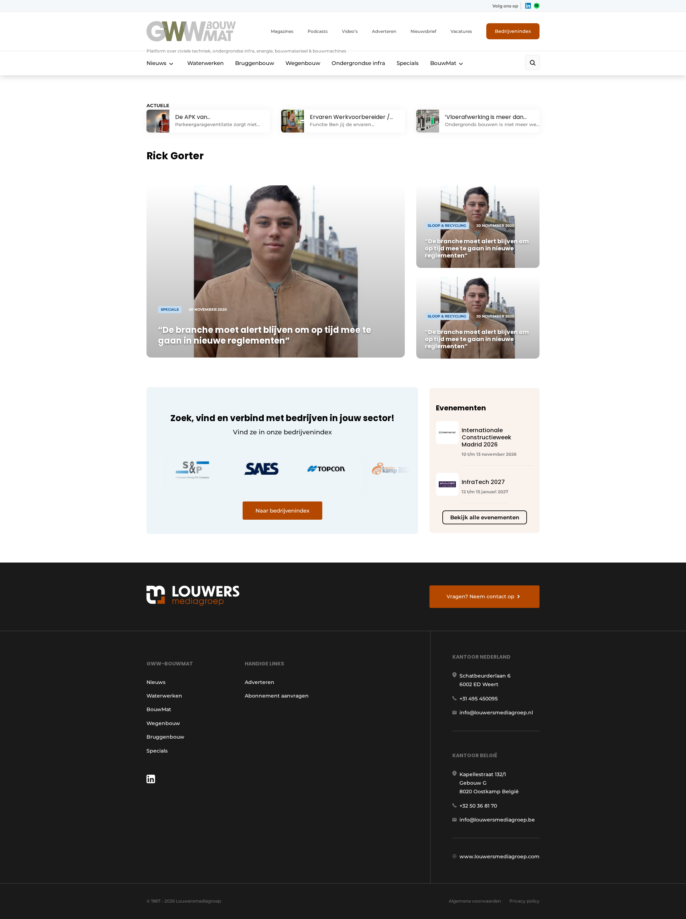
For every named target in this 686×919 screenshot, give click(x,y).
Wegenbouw (302, 63)
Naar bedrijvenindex (282, 510)
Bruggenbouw (254, 63)
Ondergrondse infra (358, 63)
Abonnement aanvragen (277, 696)
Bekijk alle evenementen (484, 517)
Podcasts (318, 31)
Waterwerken (205, 63)
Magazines (282, 31)
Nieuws (156, 63)
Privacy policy (524, 901)
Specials (408, 63)
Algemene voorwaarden (475, 901)
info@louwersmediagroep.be (497, 819)
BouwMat (443, 63)
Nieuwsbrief (423, 31)
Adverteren (384, 31)
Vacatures (461, 31)
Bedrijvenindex (513, 31)
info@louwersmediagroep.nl (496, 712)
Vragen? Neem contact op (480, 596)
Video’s (350, 31)
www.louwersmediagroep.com (499, 856)
